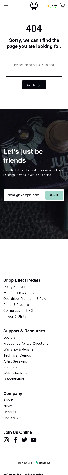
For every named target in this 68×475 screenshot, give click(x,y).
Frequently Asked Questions (26, 343)
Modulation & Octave (19, 293)
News (8, 406)
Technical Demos (17, 355)
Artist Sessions (15, 361)
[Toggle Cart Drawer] (62, 5)
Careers (9, 412)
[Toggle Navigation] (5, 6)
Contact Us (12, 418)
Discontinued (13, 379)
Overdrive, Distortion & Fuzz (25, 299)
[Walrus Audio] (34, 5)
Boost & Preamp (16, 305)
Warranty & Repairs (18, 349)
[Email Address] (34, 195)
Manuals (10, 367)
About (8, 400)
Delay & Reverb (15, 287)
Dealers (9, 337)
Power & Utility (14, 316)
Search (31, 85)
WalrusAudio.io (15, 373)
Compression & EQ (18, 310)
